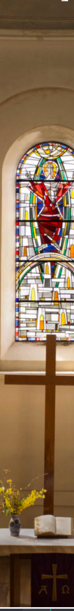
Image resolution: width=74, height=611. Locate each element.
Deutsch (64, 0)
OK (50, 609)
